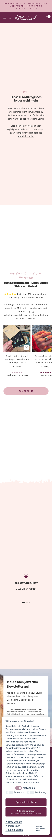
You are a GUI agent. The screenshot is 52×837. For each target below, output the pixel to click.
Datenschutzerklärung (37, 714)
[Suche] (10, 17)
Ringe (26, 835)
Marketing (40, 792)
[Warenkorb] (47, 17)
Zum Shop (24, 391)
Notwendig (29, 788)
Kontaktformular (26, 136)
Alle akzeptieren (26, 812)
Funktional (19, 792)
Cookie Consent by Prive (40, 828)
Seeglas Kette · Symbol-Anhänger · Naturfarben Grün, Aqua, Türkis (17, 359)
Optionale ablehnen (26, 802)
